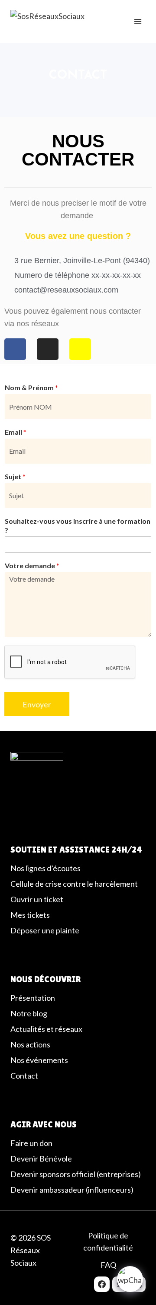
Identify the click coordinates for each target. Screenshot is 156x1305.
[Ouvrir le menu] (138, 21)
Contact (24, 1075)
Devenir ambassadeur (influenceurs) (71, 1189)
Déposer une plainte (44, 930)
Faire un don (31, 1143)
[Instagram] (47, 349)
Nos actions (30, 1044)
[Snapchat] (80, 349)
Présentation (32, 998)
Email (15, 432)
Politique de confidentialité (108, 1242)
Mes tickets (30, 915)
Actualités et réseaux (46, 1029)
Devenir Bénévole (41, 1158)
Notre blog (28, 1013)
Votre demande (32, 565)
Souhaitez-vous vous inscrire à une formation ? (77, 525)
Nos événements (39, 1060)
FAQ (108, 1265)
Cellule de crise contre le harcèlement (74, 883)
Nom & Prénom (31, 387)
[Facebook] (102, 1284)
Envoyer (37, 704)
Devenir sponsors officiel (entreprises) (75, 1174)
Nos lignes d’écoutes (45, 868)
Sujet (15, 476)
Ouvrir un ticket (36, 899)
